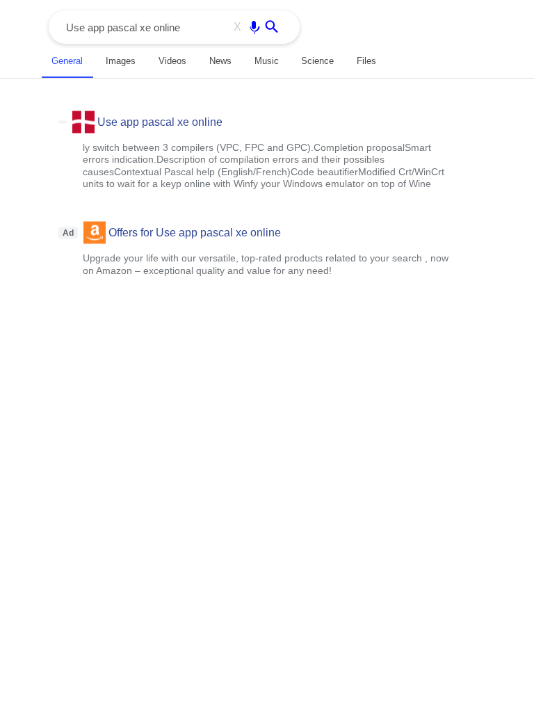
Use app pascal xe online (159, 121)
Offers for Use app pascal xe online (194, 232)
